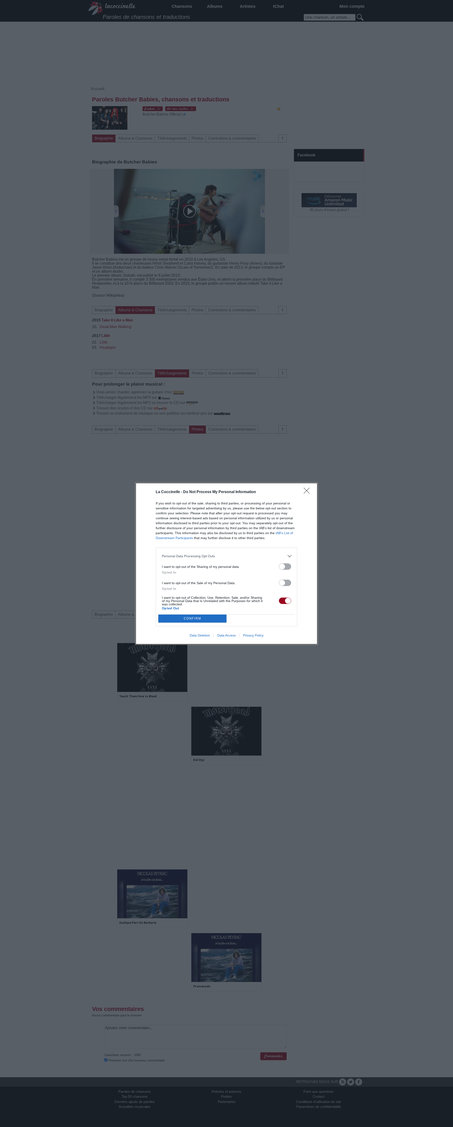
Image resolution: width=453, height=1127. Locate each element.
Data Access (226, 635)
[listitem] (226, 556)
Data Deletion (200, 635)
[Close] (308, 492)
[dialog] (226, 563)
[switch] (285, 566)
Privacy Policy (253, 635)
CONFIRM (192, 618)
